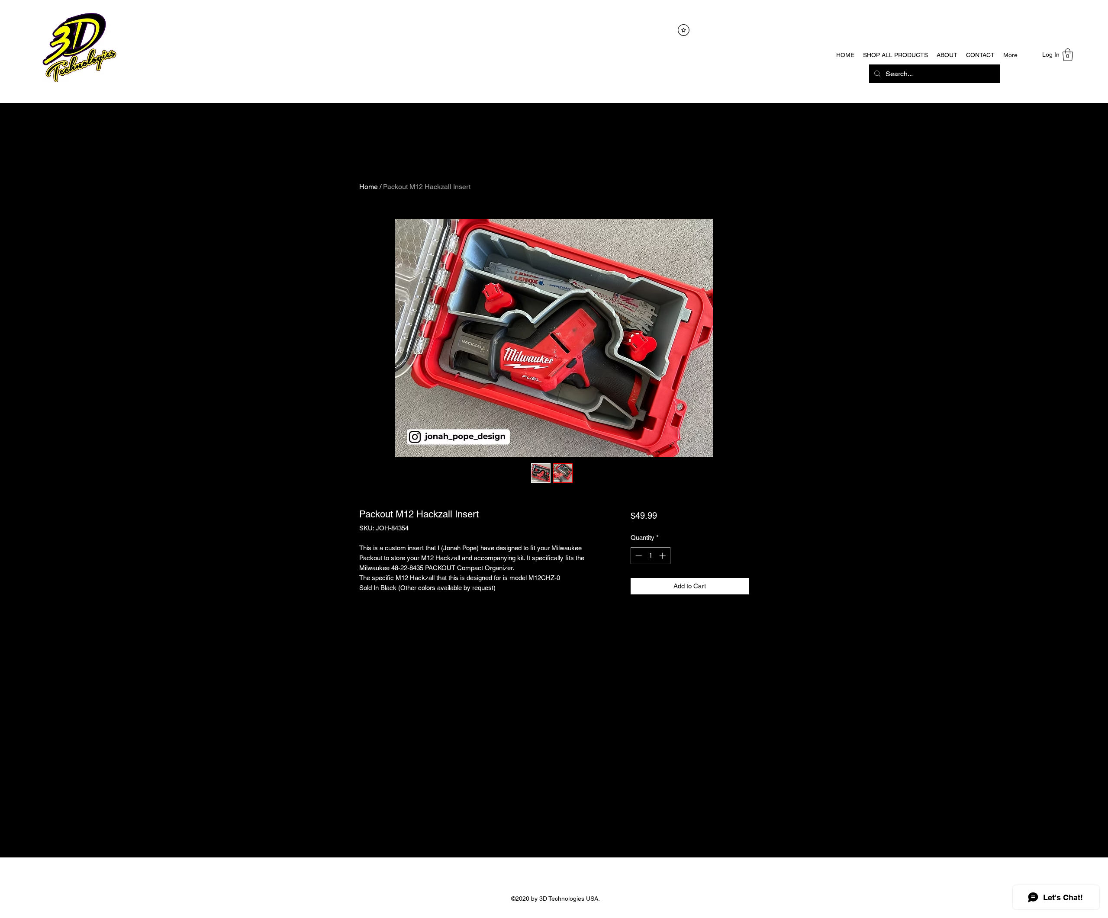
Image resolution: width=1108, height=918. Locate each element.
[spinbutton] (650, 556)
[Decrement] (638, 556)
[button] (1068, 54)
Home (368, 187)
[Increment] (663, 556)
